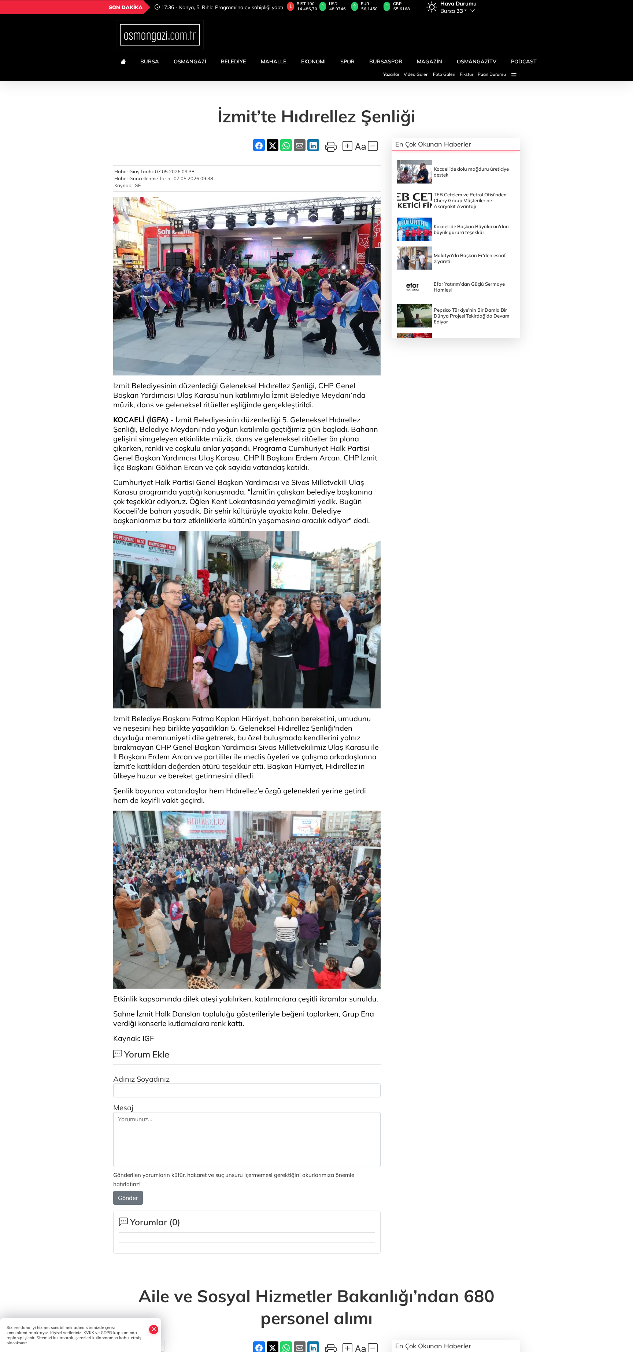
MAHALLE (273, 61)
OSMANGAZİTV (476, 61)
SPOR (347, 61)
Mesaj (123, 1107)
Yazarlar (391, 74)
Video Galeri (416, 74)
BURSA (149, 61)
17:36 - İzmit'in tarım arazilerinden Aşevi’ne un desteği (212, 7)
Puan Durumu (492, 74)
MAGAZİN (429, 61)
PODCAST (524, 61)
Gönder (128, 1197)
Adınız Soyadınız (141, 1079)
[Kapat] (153, 1329)
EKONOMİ (313, 61)
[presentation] (274, 7)
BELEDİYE (233, 61)
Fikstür (466, 74)
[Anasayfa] (123, 61)
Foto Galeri (444, 74)
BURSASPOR (385, 61)
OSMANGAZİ (190, 61)
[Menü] (514, 75)
